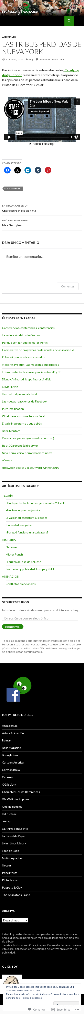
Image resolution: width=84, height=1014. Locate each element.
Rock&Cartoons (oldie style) (20, 445)
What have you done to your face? (23, 416)
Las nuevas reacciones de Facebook (24, 401)
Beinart (6, 740)
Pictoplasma (10, 880)
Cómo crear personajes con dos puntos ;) (28, 438)
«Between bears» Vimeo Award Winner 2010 (30, 467)
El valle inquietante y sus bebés (22, 423)
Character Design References (21, 792)
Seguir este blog (15, 602)
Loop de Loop (10, 850)
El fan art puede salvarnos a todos (23, 357)
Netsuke (11, 547)
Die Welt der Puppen (15, 799)
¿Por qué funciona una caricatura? (27, 532)
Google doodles (12, 806)
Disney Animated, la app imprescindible (26, 379)
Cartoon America (13, 762)
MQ (31, 59)
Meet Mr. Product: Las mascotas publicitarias (30, 364)
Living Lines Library (14, 843)
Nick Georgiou (15, 223)
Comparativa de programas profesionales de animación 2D (38, 350)
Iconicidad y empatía (19, 525)
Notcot (6, 865)
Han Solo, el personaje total (23, 510)
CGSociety (9, 784)
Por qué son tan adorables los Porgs (25, 342)
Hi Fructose (9, 814)
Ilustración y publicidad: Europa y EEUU (30, 569)
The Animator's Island (16, 895)
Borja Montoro (11, 431)
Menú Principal (79, 21)
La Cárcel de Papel (13, 836)
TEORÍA (7, 495)
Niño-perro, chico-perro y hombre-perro (27, 453)
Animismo (9, 37)
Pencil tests (9, 872)
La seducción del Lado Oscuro (21, 335)
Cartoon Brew (11, 769)
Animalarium (10, 725)
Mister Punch (14, 554)
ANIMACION (10, 576)
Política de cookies (32, 997)
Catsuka (7, 777)
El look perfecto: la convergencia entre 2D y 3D (32, 372)
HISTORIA (9, 539)
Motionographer (12, 858)
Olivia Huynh (10, 386)
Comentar (67, 286)
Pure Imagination (13, 408)
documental (14, 188)
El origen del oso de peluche (23, 561)
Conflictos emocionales (21, 584)
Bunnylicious (10, 755)
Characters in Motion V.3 (19, 208)
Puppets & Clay (12, 887)
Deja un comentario (52, 59)
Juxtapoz (7, 821)
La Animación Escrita (15, 828)
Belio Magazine (11, 747)
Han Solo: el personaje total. (20, 394)
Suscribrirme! (12, 626)
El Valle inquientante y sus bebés (27, 517)
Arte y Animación (13, 733)
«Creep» (7, 460)
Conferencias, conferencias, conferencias (28, 328)
